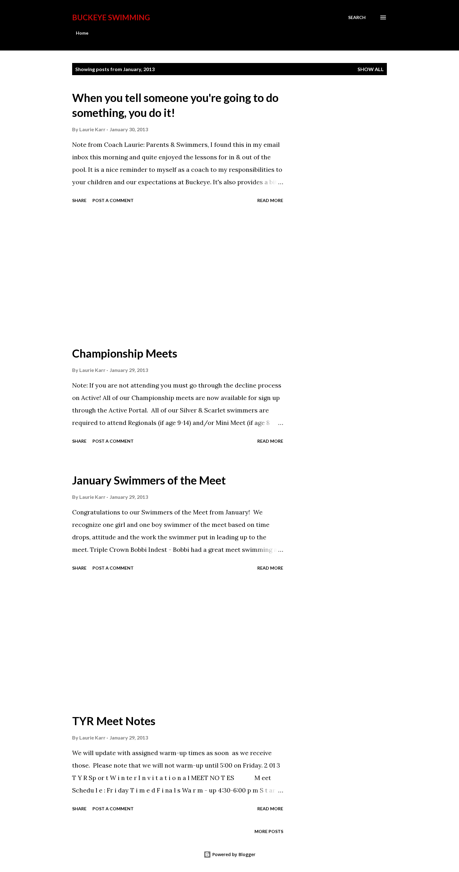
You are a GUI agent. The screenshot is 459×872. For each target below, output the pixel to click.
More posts (268, 831)
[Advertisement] (177, 275)
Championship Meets (124, 353)
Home (82, 33)
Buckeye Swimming (111, 17)
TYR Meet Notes (113, 721)
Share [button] (79, 200)
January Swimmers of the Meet (149, 480)
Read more (270, 200)
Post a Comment (113, 200)
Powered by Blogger (233, 854)
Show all (371, 69)
